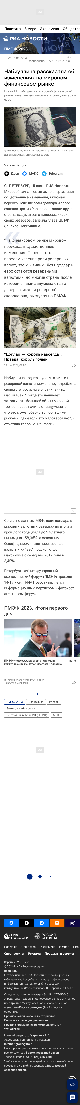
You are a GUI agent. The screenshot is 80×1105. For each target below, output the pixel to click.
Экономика (36, 701)
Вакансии (10, 970)
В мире (64, 947)
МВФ (56, 715)
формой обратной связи (42, 1052)
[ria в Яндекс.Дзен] (26, 923)
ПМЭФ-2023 (14, 701)
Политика (10, 947)
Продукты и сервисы (60, 953)
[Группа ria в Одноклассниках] (57, 923)
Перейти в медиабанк (62, 150)
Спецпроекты (14, 953)
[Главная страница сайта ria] (24, 38)
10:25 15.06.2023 (15, 57)
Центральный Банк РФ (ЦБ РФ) (26, 715)
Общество (28, 947)
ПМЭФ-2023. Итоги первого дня (36, 611)
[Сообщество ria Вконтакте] (41, 923)
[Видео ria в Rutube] (72, 923)
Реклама (34, 953)
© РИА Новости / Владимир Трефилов (25, 150)
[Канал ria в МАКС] (11, 923)
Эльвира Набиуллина (20, 708)
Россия (54, 701)
